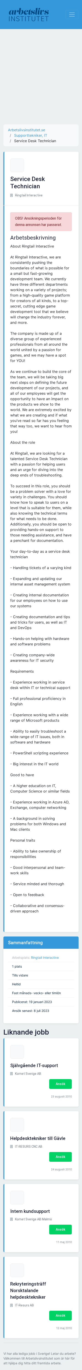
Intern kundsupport (30, 1211)
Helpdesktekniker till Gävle (37, 1138)
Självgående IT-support (34, 1065)
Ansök (60, 1084)
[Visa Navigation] (72, 14)
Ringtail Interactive (45, 957)
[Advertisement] (41, 77)
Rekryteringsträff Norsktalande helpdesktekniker (28, 1290)
